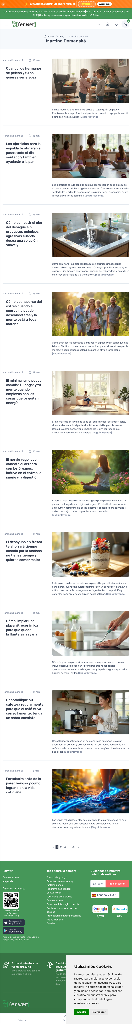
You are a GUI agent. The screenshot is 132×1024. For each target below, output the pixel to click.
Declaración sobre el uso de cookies (62, 910)
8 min (35, 770)
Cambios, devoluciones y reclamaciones (60, 883)
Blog (61, 36)
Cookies (51, 923)
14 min (36, 533)
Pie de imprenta (55, 919)
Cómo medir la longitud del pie (63, 904)
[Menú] (7, 24)
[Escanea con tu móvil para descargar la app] (12, 900)
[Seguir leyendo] (89, 116)
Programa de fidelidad (58, 888)
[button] (14, 922)
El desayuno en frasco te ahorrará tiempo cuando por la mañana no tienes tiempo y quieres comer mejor (24, 551)
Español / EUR (106, 895)
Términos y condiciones (59, 896)
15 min (36, 214)
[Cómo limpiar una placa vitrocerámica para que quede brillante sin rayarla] (90, 633)
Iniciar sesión (117, 883)
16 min (36, 135)
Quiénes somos (11, 877)
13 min (36, 60)
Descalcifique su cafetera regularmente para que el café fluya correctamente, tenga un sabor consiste (24, 709)
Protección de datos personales (64, 915)
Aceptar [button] (81, 1011)
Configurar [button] (99, 1011)
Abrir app (104, 4)
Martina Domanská (13, 60)
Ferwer (51, 36)
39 (73, 847)
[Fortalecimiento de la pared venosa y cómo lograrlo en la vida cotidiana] (90, 791)
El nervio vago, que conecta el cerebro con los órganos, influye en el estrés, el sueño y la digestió (24, 468)
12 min (36, 372)
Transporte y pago (56, 877)
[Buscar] (99, 24)
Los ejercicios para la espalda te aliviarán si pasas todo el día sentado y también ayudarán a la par (23, 153)
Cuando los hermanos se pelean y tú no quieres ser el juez (24, 72)
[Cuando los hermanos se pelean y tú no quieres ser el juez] (90, 81)
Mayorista (8, 881)
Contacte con (54, 892)
